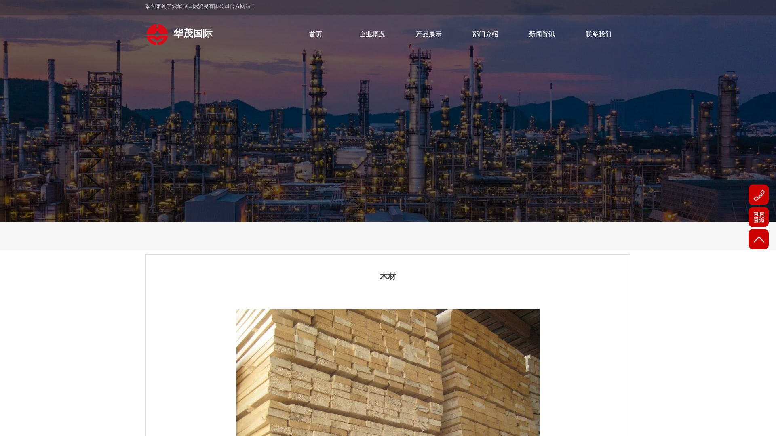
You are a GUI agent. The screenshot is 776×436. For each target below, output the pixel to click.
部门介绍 (485, 34)
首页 (315, 34)
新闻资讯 (542, 34)
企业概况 (372, 34)
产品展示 (429, 34)
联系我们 (599, 34)
